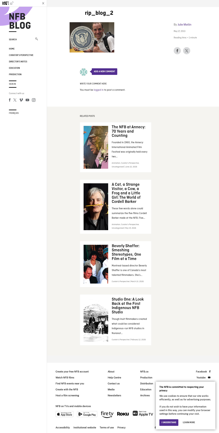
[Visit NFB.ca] (19, 3)
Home (12, 49)
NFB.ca (144, 371)
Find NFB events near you (70, 383)
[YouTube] (27, 100)
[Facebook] (9, 100)
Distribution (146, 383)
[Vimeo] (21, 100)
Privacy (121, 427)
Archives (145, 395)
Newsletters (114, 395)
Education (14, 68)
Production (15, 74)
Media (111, 389)
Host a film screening (67, 395)
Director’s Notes (18, 62)
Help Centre (114, 377)
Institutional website (84, 427)
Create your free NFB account (72, 371)
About (111, 371)
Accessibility (63, 427)
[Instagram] (33, 100)
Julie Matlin (184, 24)
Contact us (114, 383)
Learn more (189, 422)
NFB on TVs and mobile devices (73, 406)
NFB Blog (20, 21)
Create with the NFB (67, 389)
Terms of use (107, 427)
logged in (99, 90)
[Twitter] (15, 100)
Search (13, 39)
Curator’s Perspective (21, 55)
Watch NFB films (65, 377)
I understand (168, 422)
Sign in (12, 84)
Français (14, 113)
